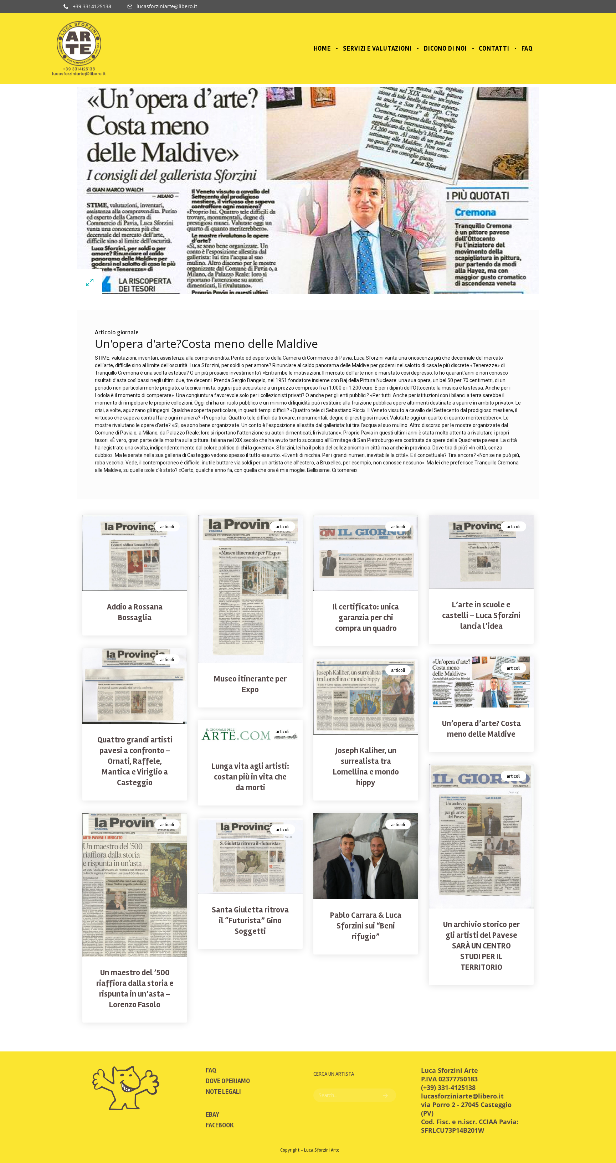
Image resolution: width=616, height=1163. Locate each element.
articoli (167, 527)
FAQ (211, 1070)
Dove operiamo (228, 1081)
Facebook (220, 1125)
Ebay (212, 1114)
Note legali (223, 1092)
